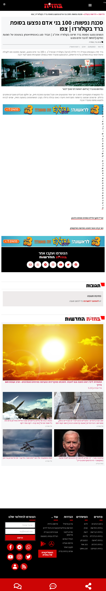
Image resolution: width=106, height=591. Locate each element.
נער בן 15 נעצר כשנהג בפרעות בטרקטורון (86, 228)
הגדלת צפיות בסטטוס (49, 536)
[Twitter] (28, 556)
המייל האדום (68, 538)
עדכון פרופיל (68, 523)
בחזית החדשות (97, 528)
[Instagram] (19, 556)
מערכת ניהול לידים (50, 528)
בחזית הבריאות (96, 532)
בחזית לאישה (97, 540)
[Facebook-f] (10, 547)
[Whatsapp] (28, 547)
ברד (96, 42)
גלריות (85, 536)
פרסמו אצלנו (68, 543)
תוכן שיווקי (84, 548)
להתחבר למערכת (91, 301)
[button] (90, 5)
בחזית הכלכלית (96, 536)
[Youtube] (10, 556)
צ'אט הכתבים (97, 523)
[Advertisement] (53, 488)
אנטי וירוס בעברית (51, 532)
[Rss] (23, 566)
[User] (14, 566)
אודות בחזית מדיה (66, 551)
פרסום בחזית (52, 523)
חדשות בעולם (90, 14)
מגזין (86, 528)
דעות (86, 532)
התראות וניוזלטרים (65, 528)
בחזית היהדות (97, 544)
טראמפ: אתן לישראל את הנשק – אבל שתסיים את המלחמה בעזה (102, 157)
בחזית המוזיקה (97, 548)
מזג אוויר (84, 544)
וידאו (86, 523)
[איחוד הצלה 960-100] (53, 113)
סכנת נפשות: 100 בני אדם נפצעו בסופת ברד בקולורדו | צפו (56, 26)
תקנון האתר (68, 547)
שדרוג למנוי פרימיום (68, 533)
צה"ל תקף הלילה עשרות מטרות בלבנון (87, 218)
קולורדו (91, 42)
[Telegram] (19, 547)
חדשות (101, 14)
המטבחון (84, 540)
